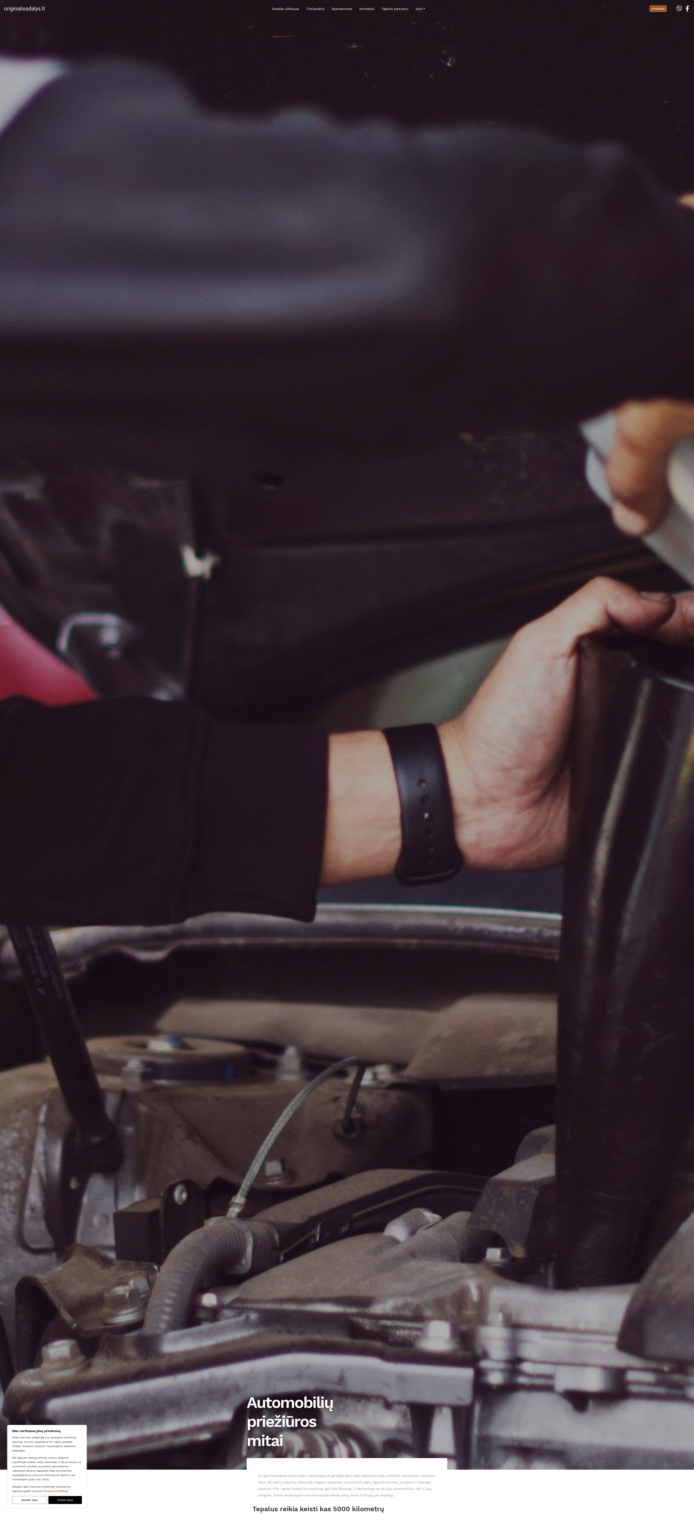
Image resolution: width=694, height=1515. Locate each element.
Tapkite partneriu (395, 9)
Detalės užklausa (285, 9)
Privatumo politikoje (55, 1491)
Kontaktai (366, 9)
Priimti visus (65, 1500)
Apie (418, 9)
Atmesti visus (29, 1500)
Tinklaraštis (315, 9)
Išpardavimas (342, 9)
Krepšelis (658, 8)
